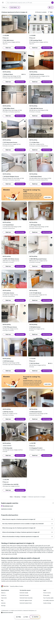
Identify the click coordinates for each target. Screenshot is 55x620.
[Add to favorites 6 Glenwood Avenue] (51, 390)
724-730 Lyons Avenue (10, 327)
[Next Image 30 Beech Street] (24, 60)
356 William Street (9, 108)
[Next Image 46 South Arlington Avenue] (24, 162)
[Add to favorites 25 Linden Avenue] (25, 271)
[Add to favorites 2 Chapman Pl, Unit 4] (51, 424)
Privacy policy (46, 595)
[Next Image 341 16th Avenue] (24, 24)
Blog (2, 600)
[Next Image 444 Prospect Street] (51, 162)
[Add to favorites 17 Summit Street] (25, 203)
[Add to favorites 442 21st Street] (51, 340)
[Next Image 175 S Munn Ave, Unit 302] (24, 468)
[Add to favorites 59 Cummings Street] (51, 17)
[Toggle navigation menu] (3, 2)
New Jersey (17, 496)
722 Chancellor (8, 448)
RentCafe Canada (24, 592)
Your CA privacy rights (48, 598)
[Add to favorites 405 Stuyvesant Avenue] (51, 53)
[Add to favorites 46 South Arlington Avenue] (25, 155)
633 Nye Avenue (8, 411)
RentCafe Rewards (24, 595)
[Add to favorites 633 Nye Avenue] (25, 390)
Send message (20, 47)
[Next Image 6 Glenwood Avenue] (51, 398)
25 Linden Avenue (9, 293)
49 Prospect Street (36, 225)
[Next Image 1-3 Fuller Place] (51, 128)
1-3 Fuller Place (35, 142)
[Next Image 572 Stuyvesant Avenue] (24, 128)
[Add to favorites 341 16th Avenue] (25, 17)
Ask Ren (36, 616)
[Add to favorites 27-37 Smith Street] (51, 271)
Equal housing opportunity (7, 612)
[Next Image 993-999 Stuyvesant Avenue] (51, 245)
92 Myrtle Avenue (35, 327)
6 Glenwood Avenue (36, 411)
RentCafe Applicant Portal (26, 600)
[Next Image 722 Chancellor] (24, 432)
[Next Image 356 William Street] (24, 94)
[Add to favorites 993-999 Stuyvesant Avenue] (51, 237)
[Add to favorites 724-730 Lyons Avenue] (25, 306)
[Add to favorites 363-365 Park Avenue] (51, 87)
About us (3, 592)
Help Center (4, 598)
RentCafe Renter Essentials (26, 598)
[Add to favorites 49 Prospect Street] (51, 203)
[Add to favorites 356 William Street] (25, 87)
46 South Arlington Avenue (11, 176)
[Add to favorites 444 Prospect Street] (51, 155)
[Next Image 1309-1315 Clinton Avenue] (24, 245)
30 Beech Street (8, 74)
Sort (51, 12)
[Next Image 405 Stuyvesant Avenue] (51, 60)
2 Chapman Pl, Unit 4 (36, 448)
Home (11, 496)
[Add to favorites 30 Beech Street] (25, 53)
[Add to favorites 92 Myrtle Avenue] (51, 306)
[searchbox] (30, 2)
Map (19, 616)
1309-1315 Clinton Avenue (11, 259)
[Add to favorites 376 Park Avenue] (25, 340)
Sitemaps (3, 605)
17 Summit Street (9, 225)
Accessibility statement (48, 600)
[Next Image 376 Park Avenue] (24, 347)
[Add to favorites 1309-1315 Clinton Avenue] (25, 237)
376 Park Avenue (9, 361)
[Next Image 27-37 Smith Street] (51, 279)
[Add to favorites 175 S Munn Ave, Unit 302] (25, 461)
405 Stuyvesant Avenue (37, 74)
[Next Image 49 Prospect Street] (51, 211)
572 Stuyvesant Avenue (10, 142)
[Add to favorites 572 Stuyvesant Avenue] (25, 121)
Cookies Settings (47, 603)
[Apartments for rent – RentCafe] (5, 586)
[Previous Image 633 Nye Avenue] (4, 398)
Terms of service (47, 592)
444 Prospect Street (36, 176)
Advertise (3, 603)
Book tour (8, 47)
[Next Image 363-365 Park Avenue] (51, 94)
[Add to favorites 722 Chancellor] (25, 424)
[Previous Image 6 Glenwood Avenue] (30, 398)
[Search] (52, 2)
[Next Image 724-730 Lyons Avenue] (24, 313)
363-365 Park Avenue (37, 108)
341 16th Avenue (9, 40)
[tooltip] (5, 38)
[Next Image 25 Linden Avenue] (24, 279)
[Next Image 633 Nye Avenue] (24, 398)
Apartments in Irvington (6, 509)
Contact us (3, 595)
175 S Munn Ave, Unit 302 (11, 484)
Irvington (24, 496)
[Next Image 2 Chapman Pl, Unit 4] (51, 432)
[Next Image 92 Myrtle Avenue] (51, 313)
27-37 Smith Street (36, 293)
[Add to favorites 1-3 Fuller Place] (51, 121)
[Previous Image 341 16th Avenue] (4, 24)
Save (26, 616)
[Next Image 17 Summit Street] (24, 211)
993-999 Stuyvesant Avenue (39, 259)
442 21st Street (35, 363)
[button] (18, 7)
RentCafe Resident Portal (26, 603)
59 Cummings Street (36, 40)
